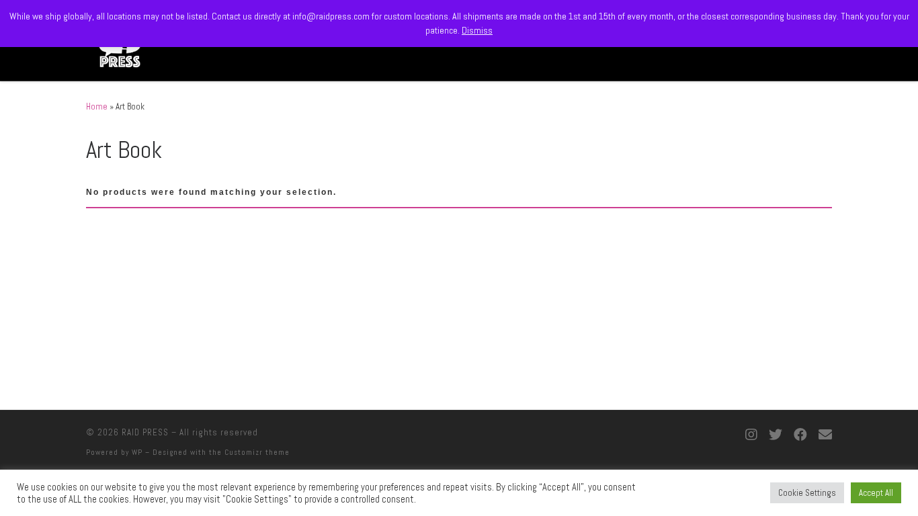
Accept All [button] (876, 493)
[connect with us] (825, 435)
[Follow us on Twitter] (775, 435)
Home (97, 106)
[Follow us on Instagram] (751, 435)
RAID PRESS (145, 432)
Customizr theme (257, 452)
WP (137, 452)
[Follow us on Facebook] (800, 435)
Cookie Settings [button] (807, 493)
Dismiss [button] (477, 30)
